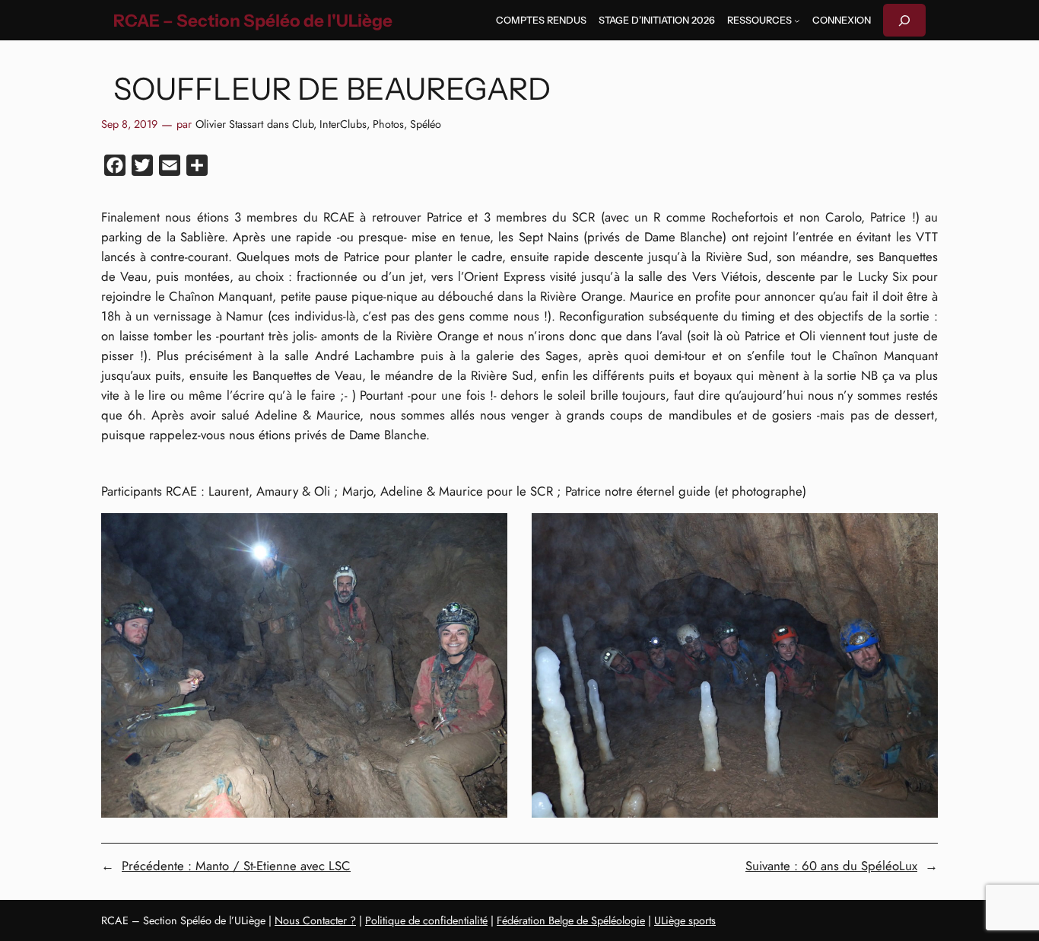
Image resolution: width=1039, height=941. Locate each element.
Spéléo (425, 124)
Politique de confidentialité (426, 920)
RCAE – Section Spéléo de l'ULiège (252, 20)
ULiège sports (685, 920)
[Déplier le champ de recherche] (904, 20)
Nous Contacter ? (315, 920)
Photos (388, 124)
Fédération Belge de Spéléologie (571, 920)
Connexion (841, 20)
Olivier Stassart (229, 124)
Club (302, 124)
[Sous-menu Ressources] (797, 21)
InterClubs (343, 124)
